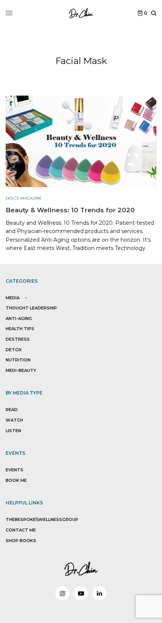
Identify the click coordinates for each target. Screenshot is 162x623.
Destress (18, 339)
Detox (13, 349)
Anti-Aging (19, 318)
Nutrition (18, 360)
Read (12, 409)
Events (14, 469)
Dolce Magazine (24, 198)
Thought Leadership (31, 308)
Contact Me (21, 530)
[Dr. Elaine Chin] (81, 13)
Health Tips (20, 328)
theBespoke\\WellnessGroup (42, 519)
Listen (13, 430)
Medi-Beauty (21, 370)
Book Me (16, 480)
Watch (14, 420)
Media (13, 297)
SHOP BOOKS (21, 540)
